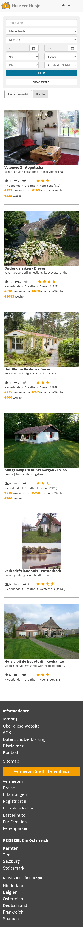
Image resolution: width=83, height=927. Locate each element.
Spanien (11, 918)
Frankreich (13, 912)
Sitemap (11, 761)
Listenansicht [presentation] (18, 94)
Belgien (10, 892)
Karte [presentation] (40, 94)
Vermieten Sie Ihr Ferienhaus (41, 771)
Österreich (13, 899)
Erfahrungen (15, 794)
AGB (7, 733)
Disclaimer (13, 746)
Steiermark (13, 868)
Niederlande (15, 886)
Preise (9, 788)
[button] (63, 5)
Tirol (7, 855)
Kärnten (10, 848)
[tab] (18, 94)
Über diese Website (21, 726)
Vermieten (13, 781)
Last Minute (14, 815)
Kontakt (10, 752)
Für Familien (15, 822)
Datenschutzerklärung (24, 739)
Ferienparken (16, 828)
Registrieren (14, 801)
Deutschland (15, 905)
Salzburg (11, 861)
